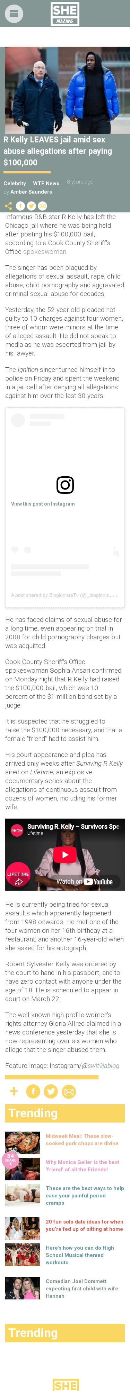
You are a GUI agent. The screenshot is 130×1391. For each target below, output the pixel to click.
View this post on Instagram (43, 504)
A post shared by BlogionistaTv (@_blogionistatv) (65, 595)
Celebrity (14, 183)
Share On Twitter (31, 206)
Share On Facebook (20, 206)
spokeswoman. (44, 252)
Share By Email (42, 206)
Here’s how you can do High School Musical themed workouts (80, 1255)
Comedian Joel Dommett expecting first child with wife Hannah (82, 1288)
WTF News (46, 183)
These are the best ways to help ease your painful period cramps (85, 1195)
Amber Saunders (31, 192)
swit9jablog (103, 1066)
